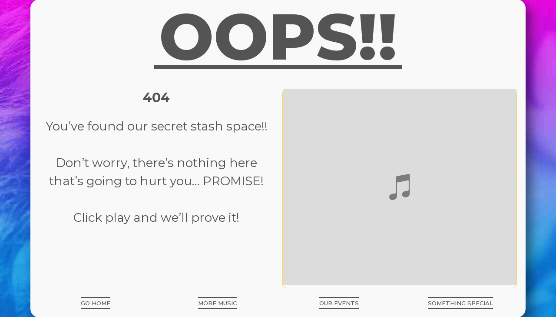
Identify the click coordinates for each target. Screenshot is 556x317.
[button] (95, 303)
